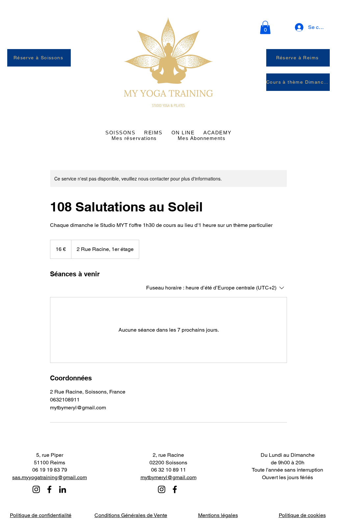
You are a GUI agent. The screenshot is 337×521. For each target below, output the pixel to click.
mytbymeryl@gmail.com (168, 477)
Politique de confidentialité (40, 515)
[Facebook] (49, 489)
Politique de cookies (302, 515)
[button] (265, 27)
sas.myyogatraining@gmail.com (49, 477)
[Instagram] (36, 489)
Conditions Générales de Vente (130, 515)
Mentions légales (218, 515)
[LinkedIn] (62, 489)
